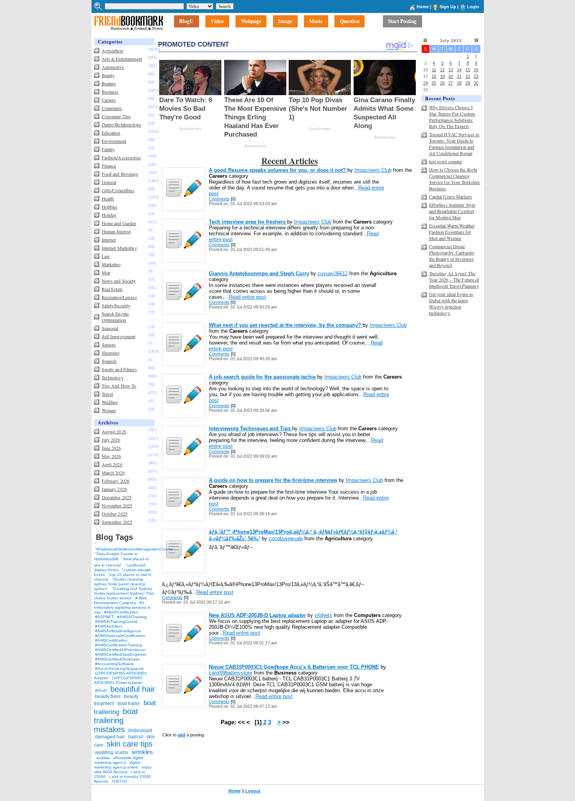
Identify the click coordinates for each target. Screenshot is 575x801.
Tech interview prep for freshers (248, 222)
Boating (109, 83)
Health (108, 198)
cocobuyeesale (286, 538)
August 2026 (114, 431)
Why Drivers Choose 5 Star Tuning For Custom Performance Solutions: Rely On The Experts (452, 116)
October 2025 (115, 514)
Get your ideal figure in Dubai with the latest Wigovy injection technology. (451, 303)
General (109, 182)
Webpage (251, 21)
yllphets (323, 615)
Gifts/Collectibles (118, 190)
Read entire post (247, 297)
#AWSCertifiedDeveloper (117, 659)
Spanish (109, 361)
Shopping (111, 353)
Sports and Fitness (119, 369)
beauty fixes (107, 696)
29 (467, 83)
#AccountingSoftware (114, 664)
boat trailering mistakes (116, 720)
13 (450, 69)
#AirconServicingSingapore (119, 668)
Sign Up (448, 6)
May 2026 (111, 456)
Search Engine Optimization (115, 316)
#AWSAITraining (132, 617)
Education (111, 133)
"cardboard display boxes (120, 567)
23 (476, 76)
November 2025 (117, 505)
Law (106, 256)
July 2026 (111, 440)
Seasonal (110, 328)
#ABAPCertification (121, 612)
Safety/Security (116, 305)
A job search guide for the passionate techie (263, 377)
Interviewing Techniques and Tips (250, 428)
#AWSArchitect (108, 626)
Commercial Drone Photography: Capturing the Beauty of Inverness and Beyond (452, 255)
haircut (135, 737)
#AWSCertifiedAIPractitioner (120, 650)
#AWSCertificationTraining (118, 645)
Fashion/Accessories (121, 157)
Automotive (113, 67)
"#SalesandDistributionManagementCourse (134, 549)
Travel (107, 394)
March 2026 (113, 472)
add (181, 734)
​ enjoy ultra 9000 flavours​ (122, 769)
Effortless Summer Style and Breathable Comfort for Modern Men (452, 211)
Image (285, 21)
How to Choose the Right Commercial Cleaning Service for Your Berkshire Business (454, 178)
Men (106, 272)
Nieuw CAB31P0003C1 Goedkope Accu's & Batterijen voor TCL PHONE (294, 667)
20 (450, 76)
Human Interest (116, 231)
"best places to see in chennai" (121, 562)
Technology (113, 377)
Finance (109, 165)
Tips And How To (119, 385)
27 (450, 83)
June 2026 (111, 448)
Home (423, 6)
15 (467, 69)
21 (459, 76)
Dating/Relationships (121, 124)
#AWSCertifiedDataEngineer (120, 654)
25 (433, 83)
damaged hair (110, 737)
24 (425, 83)
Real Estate (112, 289)
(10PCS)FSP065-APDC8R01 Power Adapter (118, 680)
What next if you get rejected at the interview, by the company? (286, 325)
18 (433, 76)
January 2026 (114, 489)
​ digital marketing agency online (117, 764)
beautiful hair (132, 689)
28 (459, 83)
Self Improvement (119, 336)
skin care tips (130, 744)
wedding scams (111, 752)
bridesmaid (140, 730)
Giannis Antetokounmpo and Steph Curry (259, 273)
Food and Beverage (120, 174)
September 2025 (117, 522)
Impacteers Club (373, 170)
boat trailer (128, 703)
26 (442, 83)
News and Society (119, 281)
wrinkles (142, 752)
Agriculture (112, 50)
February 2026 (116, 481)
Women (109, 410)
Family (108, 149)
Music (316, 21)
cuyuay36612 (333, 273)
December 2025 (117, 497)
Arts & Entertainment (122, 59)
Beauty (108, 75)
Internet (109, 239)
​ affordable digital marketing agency (118, 760)
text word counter (445, 161)
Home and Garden (119, 223)
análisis (102, 758)
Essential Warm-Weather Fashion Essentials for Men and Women (452, 231)
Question (349, 21)
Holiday (109, 215)
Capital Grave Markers (451, 196)
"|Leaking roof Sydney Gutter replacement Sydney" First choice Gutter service (124, 593)
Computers (112, 108)
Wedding (110, 402)
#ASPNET (104, 617)
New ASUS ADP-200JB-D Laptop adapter (257, 615)
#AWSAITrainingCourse (116, 621)
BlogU (186, 21)
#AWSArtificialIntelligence (118, 631)
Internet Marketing (119, 248)
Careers (109, 100)
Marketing (111, 264)
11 (434, 69)
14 (459, 69)
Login (473, 6)
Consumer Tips (116, 116)
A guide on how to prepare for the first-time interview (273, 480)
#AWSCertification (111, 640)
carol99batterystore (230, 673)
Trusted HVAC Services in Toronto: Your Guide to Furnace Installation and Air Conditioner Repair (454, 143)
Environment (114, 141)
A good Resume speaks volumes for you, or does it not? (278, 170)
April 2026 (112, 464)
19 (442, 76)
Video (217, 21)
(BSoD (101, 690)
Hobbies (110, 207)
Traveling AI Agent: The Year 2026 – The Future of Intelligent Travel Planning (454, 279)
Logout (253, 790)
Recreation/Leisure (119, 297)
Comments (219, 199)
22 (467, 76)
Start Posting (402, 21)
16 (476, 69)
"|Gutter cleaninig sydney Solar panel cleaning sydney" (119, 584)
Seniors (109, 344)
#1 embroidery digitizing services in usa (122, 607)
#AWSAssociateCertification (120, 635)
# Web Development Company (120, 600)
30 (476, 83)
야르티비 (119, 781)
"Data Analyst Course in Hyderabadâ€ (116, 556)
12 (442, 69)
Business (110, 91)
